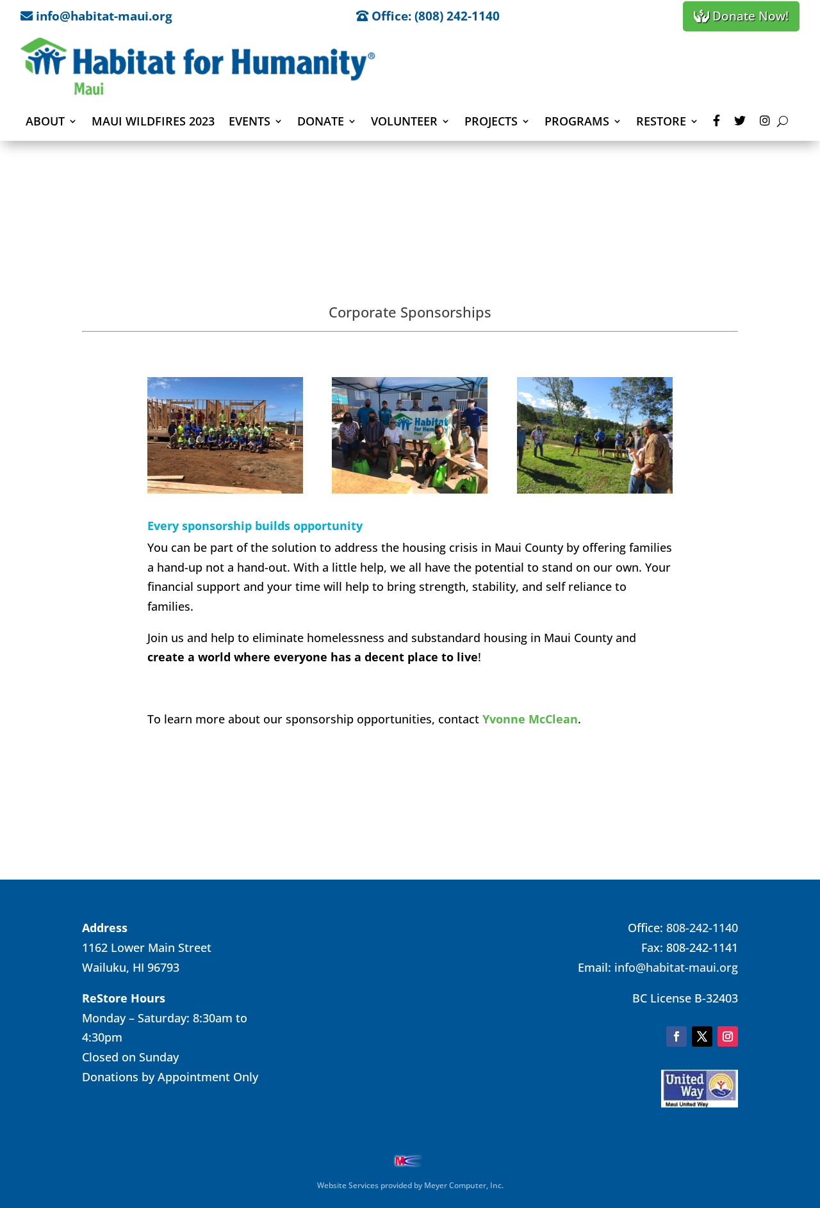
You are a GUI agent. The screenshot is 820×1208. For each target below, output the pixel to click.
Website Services (348, 1185)
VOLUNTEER (404, 121)
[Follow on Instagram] (728, 1036)
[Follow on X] (702, 1036)
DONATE (320, 121)
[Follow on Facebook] (676, 1036)
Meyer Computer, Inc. (464, 1185)
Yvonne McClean (530, 719)
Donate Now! (749, 15)
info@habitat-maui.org (676, 967)
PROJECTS (491, 121)
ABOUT (45, 121)
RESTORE (661, 121)
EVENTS (249, 121)
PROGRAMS (577, 121)
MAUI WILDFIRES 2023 (153, 121)
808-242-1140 (702, 927)
